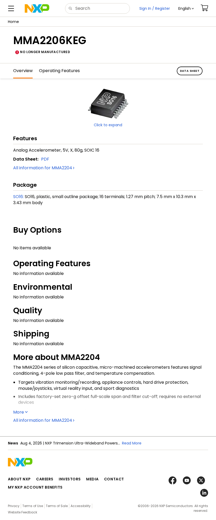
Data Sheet (189, 71)
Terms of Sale (57, 506)
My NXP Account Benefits (35, 487)
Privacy (13, 506)
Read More (131, 443)
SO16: (18, 197)
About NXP (19, 479)
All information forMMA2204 (42, 168)
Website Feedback (22, 512)
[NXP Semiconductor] (37, 8)
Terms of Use (32, 506)
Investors (70, 479)
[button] (186, 8)
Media (92, 479)
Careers (44, 479)
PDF (45, 159)
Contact (114, 479)
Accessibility (81, 506)
